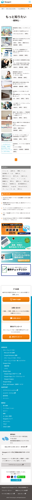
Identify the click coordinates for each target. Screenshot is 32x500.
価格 (4, 413)
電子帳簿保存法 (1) (22, 183)
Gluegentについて (8, 419)
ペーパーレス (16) (21, 178)
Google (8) (13, 186)
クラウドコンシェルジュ (10, 390)
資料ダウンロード (17, 337)
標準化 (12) (18, 181)
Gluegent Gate (7, 363)
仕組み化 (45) (24, 176)
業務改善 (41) (5, 178)
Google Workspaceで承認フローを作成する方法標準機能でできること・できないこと (16, 219)
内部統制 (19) (12, 183)
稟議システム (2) (21, 171)
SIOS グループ (21, 493)
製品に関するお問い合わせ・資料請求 (15, 447)
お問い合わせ (17, 318)
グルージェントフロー (11, 8)
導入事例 (5, 405)
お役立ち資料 (6, 427)
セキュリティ (6, 421)
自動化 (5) (17, 173)
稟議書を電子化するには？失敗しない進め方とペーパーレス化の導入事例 (17, 203)
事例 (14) (19, 189)
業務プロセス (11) (6, 176)
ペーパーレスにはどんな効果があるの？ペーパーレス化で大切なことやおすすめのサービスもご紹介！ (17, 208)
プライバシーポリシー (7, 490)
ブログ (5, 424)
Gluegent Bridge (7, 382)
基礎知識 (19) (5, 186)
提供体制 (5, 396)
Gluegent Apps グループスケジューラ (14, 376)
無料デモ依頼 (17, 299)
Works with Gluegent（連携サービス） (13, 384)
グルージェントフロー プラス (12, 358)
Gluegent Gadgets (9, 379)
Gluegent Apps (7, 371)
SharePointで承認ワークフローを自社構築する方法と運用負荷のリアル (16, 198)
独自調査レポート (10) (7, 173)
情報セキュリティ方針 (21, 490)
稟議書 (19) (5, 181)
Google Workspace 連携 (10, 355)
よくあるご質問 (7, 416)
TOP (3, 8)
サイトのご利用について (8, 493)
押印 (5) (12, 181)
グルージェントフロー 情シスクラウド (14, 360)
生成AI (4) (13, 171)
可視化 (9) (4, 183)
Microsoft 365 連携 (9, 352)
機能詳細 (6, 366)
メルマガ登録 (15, 480)
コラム (6, 368)
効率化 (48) (26, 181)
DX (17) (13, 178)
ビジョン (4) (5, 171)
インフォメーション (8, 408)
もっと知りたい (21, 8)
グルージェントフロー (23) (8, 189)
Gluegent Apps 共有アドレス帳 (12, 374)
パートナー (6, 398)
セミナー (5, 411)
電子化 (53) (16, 176)
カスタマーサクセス (8, 393)
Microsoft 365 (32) (22, 186)
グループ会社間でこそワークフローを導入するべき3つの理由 (16, 213)
